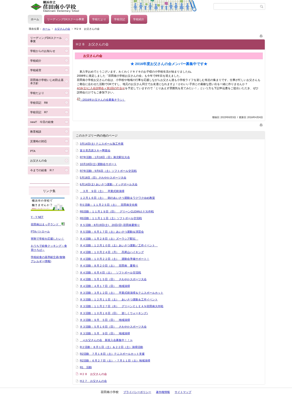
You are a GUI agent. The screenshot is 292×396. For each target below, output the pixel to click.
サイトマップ (183, 392)
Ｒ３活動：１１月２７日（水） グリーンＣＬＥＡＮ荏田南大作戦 (121, 306)
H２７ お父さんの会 (93, 381)
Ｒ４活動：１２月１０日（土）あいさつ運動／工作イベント (119, 245)
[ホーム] (121, 6)
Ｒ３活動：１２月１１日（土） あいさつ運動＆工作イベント (119, 299)
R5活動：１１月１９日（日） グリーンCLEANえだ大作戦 (117, 211)
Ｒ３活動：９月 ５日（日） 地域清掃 (105, 319)
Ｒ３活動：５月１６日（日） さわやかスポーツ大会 (113, 326)
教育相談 (35, 131)
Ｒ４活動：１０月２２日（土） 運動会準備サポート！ (114, 258)
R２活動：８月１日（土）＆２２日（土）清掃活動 (111, 347)
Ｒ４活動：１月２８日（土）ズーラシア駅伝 (109, 238)
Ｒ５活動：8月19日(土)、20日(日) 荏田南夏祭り (110, 225)
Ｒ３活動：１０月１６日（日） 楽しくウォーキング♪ (114, 313)
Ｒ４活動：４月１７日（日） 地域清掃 (105, 286)
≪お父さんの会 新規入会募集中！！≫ (106, 340)
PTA (32, 151)
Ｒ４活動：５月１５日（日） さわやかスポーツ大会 (113, 279)
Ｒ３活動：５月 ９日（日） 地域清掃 (105, 333)
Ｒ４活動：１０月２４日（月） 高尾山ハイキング (112, 252)
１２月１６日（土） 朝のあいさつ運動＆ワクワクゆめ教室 (117, 197)
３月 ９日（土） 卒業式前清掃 (102, 191)
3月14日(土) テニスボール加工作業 (102, 143)
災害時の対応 (38, 141)
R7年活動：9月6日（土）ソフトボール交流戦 (108, 170)
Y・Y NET (37, 217)
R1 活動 (86, 367)
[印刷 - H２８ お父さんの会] (261, 35)
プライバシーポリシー (137, 392)
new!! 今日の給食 (42, 121)
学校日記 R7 (39, 112)
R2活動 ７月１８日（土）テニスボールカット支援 (112, 353)
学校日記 (119, 19)
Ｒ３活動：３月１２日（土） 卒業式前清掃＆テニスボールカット (121, 292)
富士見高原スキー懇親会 (95, 150)
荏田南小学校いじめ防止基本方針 (47, 81)
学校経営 (35, 70)
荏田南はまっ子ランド (46, 224)
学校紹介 (138, 19)
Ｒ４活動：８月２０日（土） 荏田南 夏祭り (109, 265)
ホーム (35, 19)
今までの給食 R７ (42, 170)
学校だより (99, 19)
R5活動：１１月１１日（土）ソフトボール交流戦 (111, 218)
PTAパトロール (40, 231)
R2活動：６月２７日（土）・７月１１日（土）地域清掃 (115, 360)
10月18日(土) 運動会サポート (98, 164)
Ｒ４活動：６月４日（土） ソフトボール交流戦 (110, 272)
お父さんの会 (62, 28)
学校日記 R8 (39, 102)
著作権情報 (163, 392)
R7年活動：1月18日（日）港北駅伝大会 (105, 157)
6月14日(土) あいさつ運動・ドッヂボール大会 (108, 184)
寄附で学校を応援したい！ (47, 238)
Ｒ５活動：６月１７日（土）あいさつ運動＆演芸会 (112, 231)
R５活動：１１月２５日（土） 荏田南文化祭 (108, 204)
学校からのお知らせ (42, 51)
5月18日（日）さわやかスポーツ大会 (103, 177)
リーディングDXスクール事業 (65, 19)
